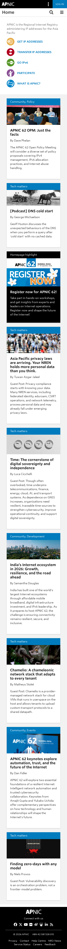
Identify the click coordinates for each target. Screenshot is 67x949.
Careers (37, 944)
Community (17, 101)
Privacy (13, 940)
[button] (51, 12)
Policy (31, 101)
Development (35, 536)
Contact (24, 940)
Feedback (50, 944)
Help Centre (39, 940)
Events (31, 730)
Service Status (22, 944)
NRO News (54, 940)
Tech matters (18, 186)
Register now (18, 310)
